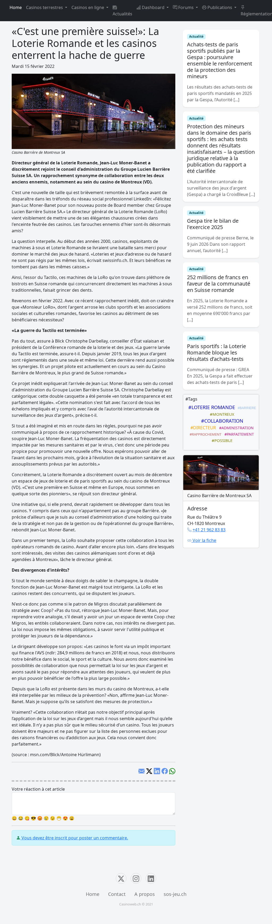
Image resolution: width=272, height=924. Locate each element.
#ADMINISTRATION (235, 427)
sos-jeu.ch (175, 894)
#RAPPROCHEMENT (204, 434)
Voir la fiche (204, 540)
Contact (117, 894)
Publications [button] (219, 7)
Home (16, 7)
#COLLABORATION (220, 421)
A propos (144, 894)
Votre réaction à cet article (38, 789)
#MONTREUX (221, 414)
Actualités (122, 14)
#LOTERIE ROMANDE (210, 407)
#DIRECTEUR (202, 428)
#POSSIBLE (221, 440)
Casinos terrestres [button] (45, 7)
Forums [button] (186, 7)
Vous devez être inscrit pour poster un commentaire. (74, 838)
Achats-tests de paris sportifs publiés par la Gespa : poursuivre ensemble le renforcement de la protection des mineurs (219, 60)
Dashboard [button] (153, 7)
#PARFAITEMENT (238, 434)
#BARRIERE (246, 408)
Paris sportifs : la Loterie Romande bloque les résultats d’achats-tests (216, 352)
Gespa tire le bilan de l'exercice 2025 (213, 224)
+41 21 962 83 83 (209, 530)
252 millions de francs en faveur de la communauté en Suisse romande (218, 284)
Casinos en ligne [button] (88, 7)
